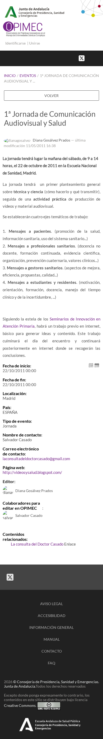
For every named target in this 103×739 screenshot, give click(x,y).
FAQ (51, 663)
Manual (52, 639)
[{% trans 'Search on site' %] (100, 58)
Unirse (34, 43)
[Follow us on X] (81, 58)
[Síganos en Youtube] (95, 58)
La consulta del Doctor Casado (37, 544)
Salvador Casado (29, 515)
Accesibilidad (51, 615)
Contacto (51, 651)
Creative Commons (20, 705)
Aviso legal (51, 603)
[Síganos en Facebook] (89, 58)
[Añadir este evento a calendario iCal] (91, 365)
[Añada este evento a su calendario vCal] (97, 365)
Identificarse (15, 43)
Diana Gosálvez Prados (51, 140)
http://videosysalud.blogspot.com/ (32, 472)
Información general (51, 627)
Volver (51, 95)
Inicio (10, 75)
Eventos (28, 75)
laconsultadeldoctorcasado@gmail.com (36, 458)
